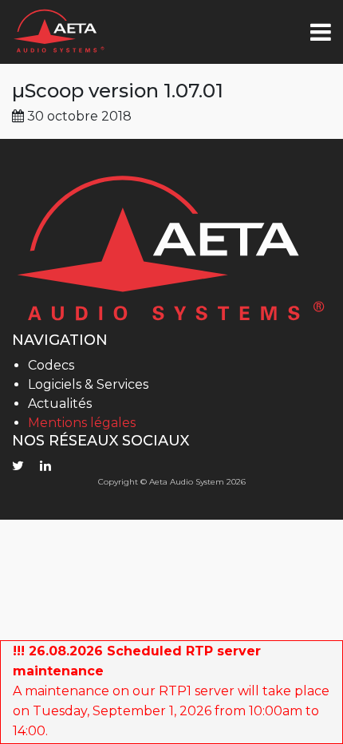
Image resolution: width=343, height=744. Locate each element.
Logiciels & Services (88, 384)
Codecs (51, 365)
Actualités (60, 403)
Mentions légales (82, 422)
